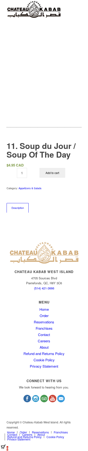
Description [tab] (17, 208)
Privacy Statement (44, 366)
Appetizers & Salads (30, 188)
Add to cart (52, 173)
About (44, 347)
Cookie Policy (44, 359)
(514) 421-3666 (44, 288)
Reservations (44, 321)
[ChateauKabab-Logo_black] (36, 9)
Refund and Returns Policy (44, 353)
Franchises (44, 328)
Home (44, 309)
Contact (44, 334)
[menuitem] (11, 432)
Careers (44, 340)
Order (44, 315)
